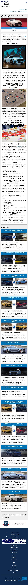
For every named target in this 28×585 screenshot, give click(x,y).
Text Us (24, 578)
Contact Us (14, 552)
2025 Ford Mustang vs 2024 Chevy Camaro (14, 298)
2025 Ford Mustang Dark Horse (14, 446)
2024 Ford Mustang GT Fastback (14, 387)
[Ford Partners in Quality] (14, 4)
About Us (14, 555)
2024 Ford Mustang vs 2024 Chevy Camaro (14, 424)
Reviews (14, 557)
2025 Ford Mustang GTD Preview (14, 342)
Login (14, 572)
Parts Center (14, 550)
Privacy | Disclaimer (14, 570)
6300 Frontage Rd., (15, 533)
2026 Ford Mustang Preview (14, 365)
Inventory (14, 28)
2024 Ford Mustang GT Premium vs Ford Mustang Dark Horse (14, 402)
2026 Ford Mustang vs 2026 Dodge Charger (14, 231)
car (25, 36)
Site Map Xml (14, 567)
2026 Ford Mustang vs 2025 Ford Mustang (14, 275)
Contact (14, 30)
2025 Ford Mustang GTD (14, 469)
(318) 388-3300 (23, 9)
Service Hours (14, 547)
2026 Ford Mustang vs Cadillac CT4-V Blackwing (14, 253)
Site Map (14, 565)
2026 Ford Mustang (14, 491)
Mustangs (20, 146)
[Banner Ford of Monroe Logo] (4, 1)
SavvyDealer (20, 580)
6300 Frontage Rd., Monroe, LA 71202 (19, 11)
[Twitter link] (14, 562)
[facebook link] (13, 562)
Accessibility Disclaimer (18, 524)
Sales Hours (14, 545)
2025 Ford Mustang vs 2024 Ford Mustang (14, 320)
